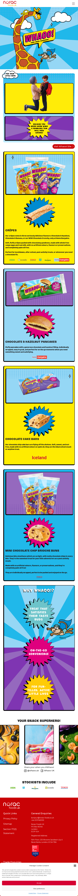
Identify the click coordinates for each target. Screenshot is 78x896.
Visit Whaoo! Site (62, 146)
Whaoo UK (49, 771)
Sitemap (7, 824)
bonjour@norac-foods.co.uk (42, 818)
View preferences (39, 888)
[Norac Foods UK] (39, 806)
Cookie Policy (32, 893)
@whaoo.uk (33, 771)
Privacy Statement (42, 893)
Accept (39, 883)
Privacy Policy (10, 818)
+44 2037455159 (37, 820)
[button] (75, 866)
